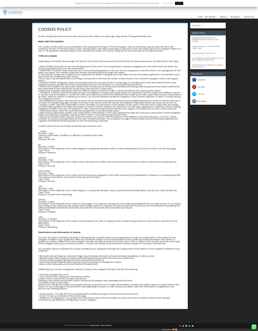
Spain (173, 329)
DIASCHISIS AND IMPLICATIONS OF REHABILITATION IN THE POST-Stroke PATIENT (205, 39)
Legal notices (94, 325)
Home (200, 17)
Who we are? (210, 17)
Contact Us (249, 17)
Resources (235, 17)
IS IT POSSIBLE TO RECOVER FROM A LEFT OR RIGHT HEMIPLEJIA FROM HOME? (207, 59)
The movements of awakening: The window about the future (207, 66)
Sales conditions (106, 325)
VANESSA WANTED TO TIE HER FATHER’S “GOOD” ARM (206, 47)
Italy (176, 329)
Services (223, 17)
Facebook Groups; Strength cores (204, 53)
